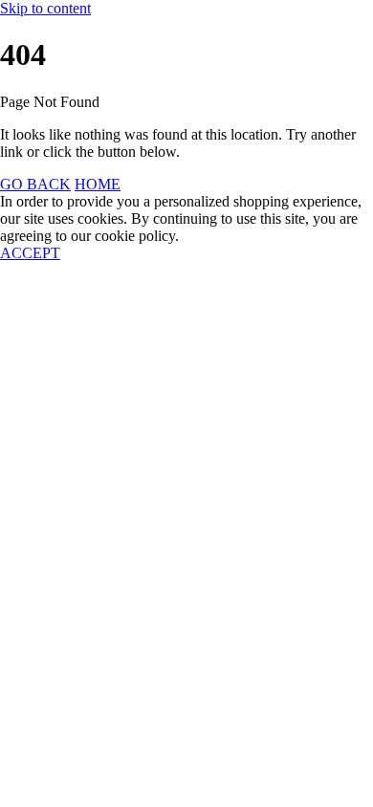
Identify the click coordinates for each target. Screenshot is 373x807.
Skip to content (45, 8)
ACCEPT (30, 253)
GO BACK (35, 184)
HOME (98, 184)
